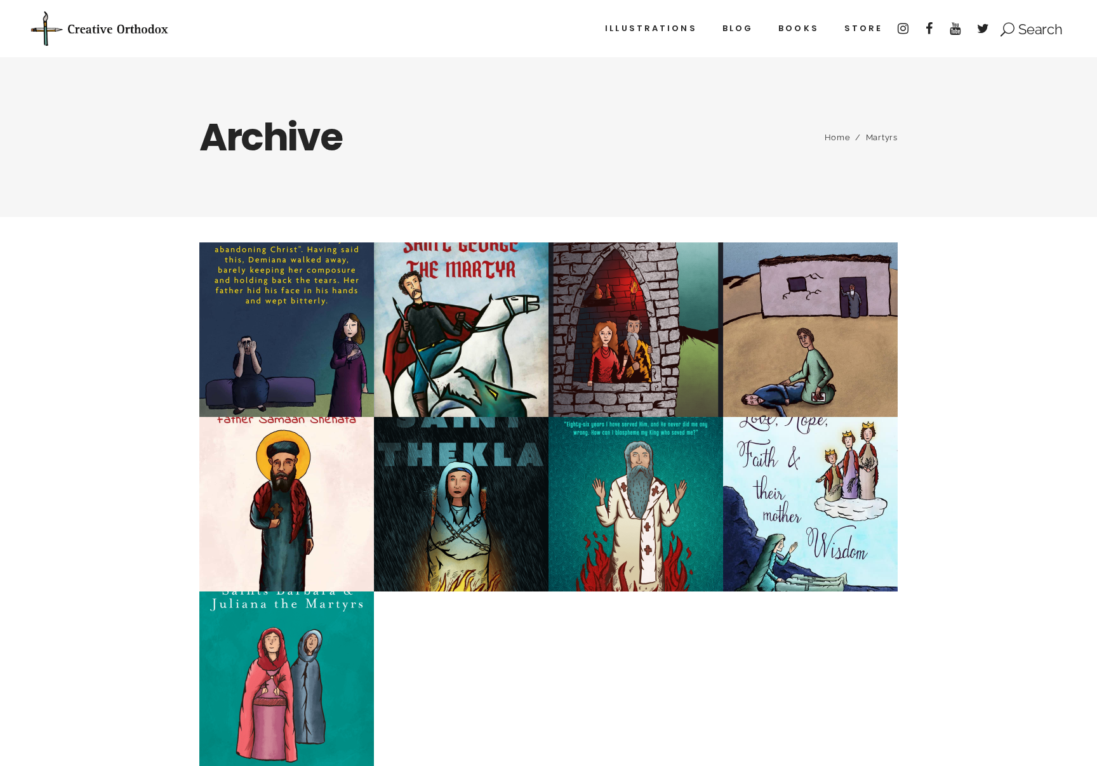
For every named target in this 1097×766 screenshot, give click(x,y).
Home (838, 137)
